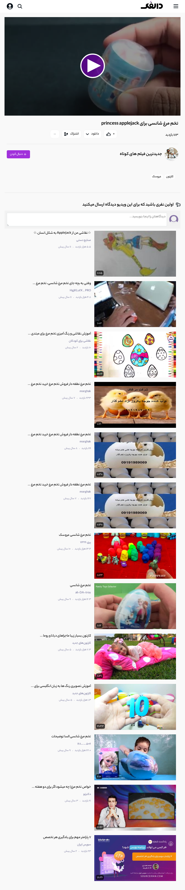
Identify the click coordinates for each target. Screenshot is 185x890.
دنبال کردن (16, 154)
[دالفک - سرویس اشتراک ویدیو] (155, 6)
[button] (92, 66)
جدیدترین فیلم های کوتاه (141, 154)
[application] (92, 66)
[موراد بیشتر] (55, 134)
